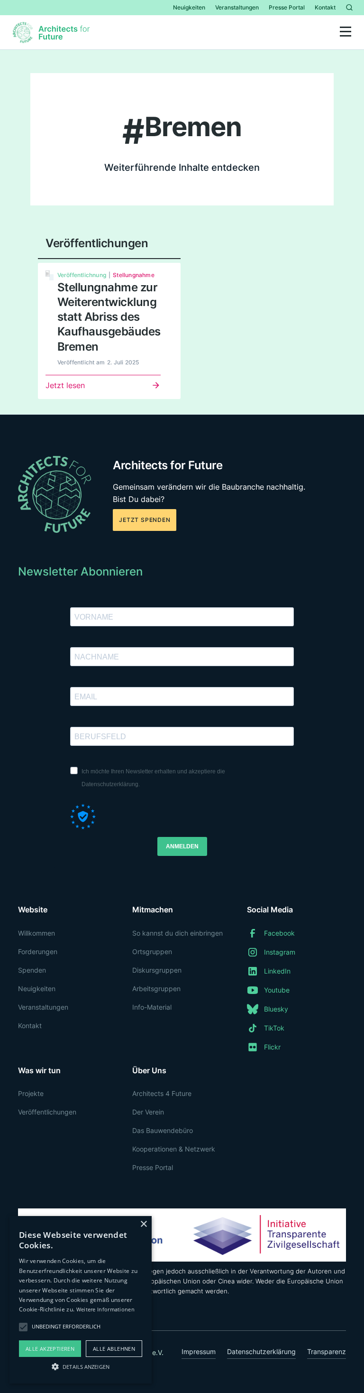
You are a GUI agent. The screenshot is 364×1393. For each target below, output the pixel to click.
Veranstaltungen (237, 7)
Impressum (199, 1351)
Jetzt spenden (144, 519)
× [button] (143, 1224)
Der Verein (148, 1112)
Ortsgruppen (152, 951)
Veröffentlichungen (47, 1112)
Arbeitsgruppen (156, 988)
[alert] (80, 1300)
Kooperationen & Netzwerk (173, 1149)
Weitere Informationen (105, 1309)
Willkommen (36, 933)
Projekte (31, 1093)
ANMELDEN (182, 846)
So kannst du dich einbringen (177, 933)
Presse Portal (287, 7)
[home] (52, 32)
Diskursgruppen (157, 970)
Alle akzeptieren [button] (50, 1348)
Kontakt (325, 7)
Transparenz (326, 1351)
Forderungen (37, 951)
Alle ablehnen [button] (114, 1348)
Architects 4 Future (161, 1093)
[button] (345, 32)
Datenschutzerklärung (261, 1351)
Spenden (32, 970)
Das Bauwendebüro (162, 1130)
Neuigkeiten (189, 7)
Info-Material (152, 1007)
